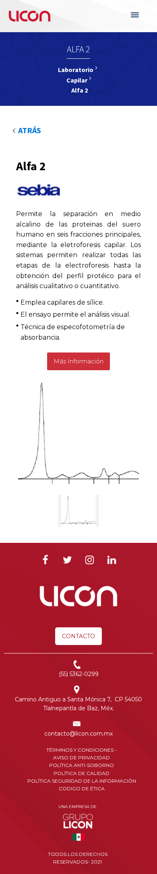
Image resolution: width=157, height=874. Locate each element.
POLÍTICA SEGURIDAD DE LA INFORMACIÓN (81, 781)
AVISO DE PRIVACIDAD (81, 757)
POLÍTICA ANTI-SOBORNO (81, 765)
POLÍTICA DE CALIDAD (81, 773)
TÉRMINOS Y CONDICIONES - (81, 750)
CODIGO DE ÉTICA (82, 788)
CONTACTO (78, 636)
